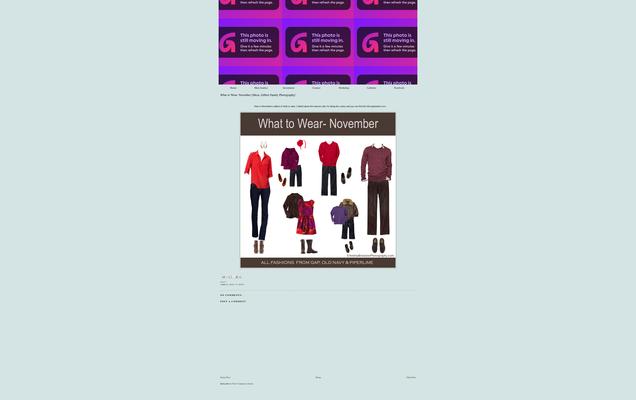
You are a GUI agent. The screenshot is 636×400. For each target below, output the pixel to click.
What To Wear (236, 284)
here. (384, 106)
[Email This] (227, 277)
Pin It (223, 282)
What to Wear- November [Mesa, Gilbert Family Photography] (257, 95)
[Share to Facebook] (237, 277)
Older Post (411, 377)
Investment (288, 88)
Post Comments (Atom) (243, 383)
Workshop (344, 88)
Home (233, 88)
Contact (316, 88)
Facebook (399, 88)
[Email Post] (223, 277)
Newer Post (225, 377)
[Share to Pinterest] (240, 277)
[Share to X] (234, 277)
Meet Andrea (261, 88)
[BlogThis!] (230, 277)
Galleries (371, 88)
